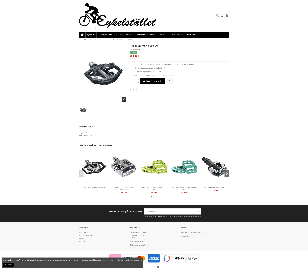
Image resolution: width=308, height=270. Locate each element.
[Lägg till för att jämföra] (169, 81)
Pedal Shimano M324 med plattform (124, 189)
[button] (151, 196)
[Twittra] (133, 90)
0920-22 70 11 (137, 241)
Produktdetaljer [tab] (86, 127)
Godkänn (8, 265)
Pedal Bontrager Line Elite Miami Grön (184, 189)
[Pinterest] (136, 90)
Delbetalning (85, 241)
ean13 (81, 136)
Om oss (83, 238)
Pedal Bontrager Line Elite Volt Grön (154, 189)
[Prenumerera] (198, 211)
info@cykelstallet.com (141, 245)
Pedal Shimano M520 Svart (214, 188)
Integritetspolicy (86, 235)
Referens (133, 50)
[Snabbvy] (95, 184)
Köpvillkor (84, 232)
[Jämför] (92, 184)
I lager (81, 133)
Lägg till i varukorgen (154, 81)
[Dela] (130, 90)
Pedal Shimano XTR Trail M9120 (94, 188)
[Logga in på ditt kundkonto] (222, 15)
